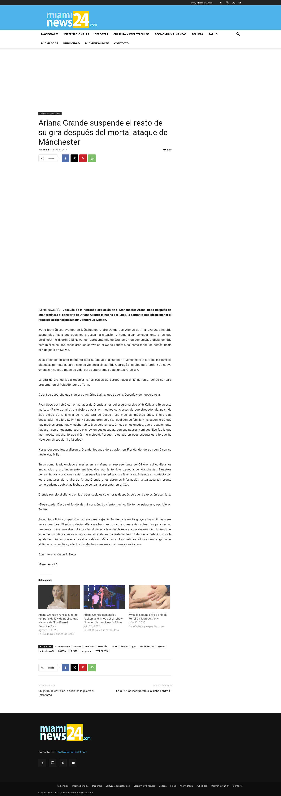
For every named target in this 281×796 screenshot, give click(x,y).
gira (134, 646)
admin (46, 149)
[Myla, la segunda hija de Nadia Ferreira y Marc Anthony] (149, 597)
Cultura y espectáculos (131, 34)
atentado (89, 646)
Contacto (121, 43)
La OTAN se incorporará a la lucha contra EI (143, 691)
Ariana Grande (62, 646)
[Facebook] (221, 2)
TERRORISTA (102, 651)
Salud (213, 34)
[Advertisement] (140, 83)
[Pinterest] (83, 158)
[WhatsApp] (92, 158)
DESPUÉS (102, 646)
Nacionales (49, 34)
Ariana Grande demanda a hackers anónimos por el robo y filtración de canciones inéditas (103, 618)
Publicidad (71, 43)
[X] (233, 2)
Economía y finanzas (171, 34)
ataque (77, 646)
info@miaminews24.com (71, 752)
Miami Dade (49, 43)
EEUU (114, 646)
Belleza (197, 34)
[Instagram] (227, 2)
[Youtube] (240, 2)
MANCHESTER (147, 646)
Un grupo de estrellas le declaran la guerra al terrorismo (66, 693)
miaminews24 (47, 651)
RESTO (74, 651)
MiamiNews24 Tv (97, 43)
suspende (86, 651)
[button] (238, 34)
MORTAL (62, 651)
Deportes (101, 34)
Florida (124, 646)
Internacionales (76, 34)
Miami (161, 646)
